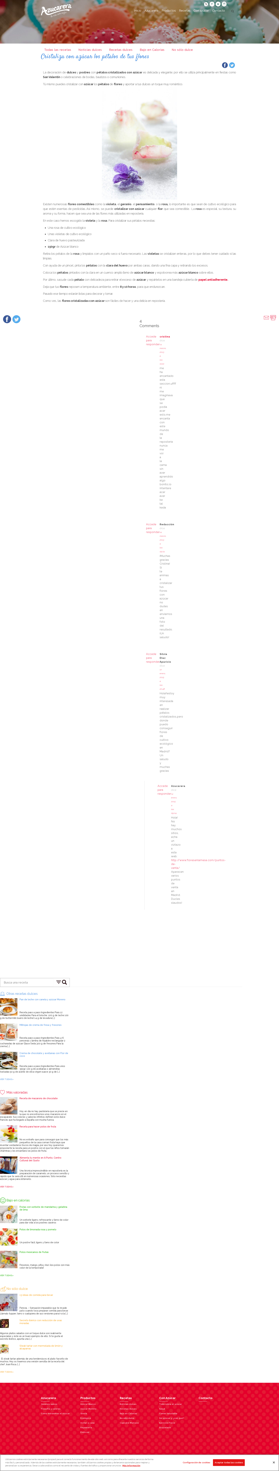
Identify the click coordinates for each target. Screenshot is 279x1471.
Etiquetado (165, 1427)
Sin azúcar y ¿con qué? (171, 1418)
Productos (87, 1398)
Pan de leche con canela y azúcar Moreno (42, 999)
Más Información (131, 1465)
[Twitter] (232, 66)
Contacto (205, 1398)
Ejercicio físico (167, 1423)
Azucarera (48, 1398)
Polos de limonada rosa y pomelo (38, 1229)
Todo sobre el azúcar (170, 1404)
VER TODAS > (6, 1079)
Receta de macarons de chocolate (39, 1098)
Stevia (83, 1413)
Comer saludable (168, 1413)
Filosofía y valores (50, 1409)
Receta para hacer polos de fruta (38, 1126)
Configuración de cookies (196, 1462)
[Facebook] (224, 66)
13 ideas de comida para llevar (36, 1295)
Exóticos (84, 1432)
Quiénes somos (49, 1404)
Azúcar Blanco (88, 1404)
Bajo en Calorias (152, 49)
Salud (162, 1409)
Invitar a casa (87, 1423)
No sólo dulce (182, 49)
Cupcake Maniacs (129, 1423)
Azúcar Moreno (88, 1409)
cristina (165, 336)
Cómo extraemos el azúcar (55, 1413)
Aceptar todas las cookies (229, 1462)
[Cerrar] (273, 1462)
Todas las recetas (57, 49)
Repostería (86, 1427)
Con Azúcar (167, 1398)
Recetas (126, 1398)
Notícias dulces (90, 49)
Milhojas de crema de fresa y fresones (41, 1025)
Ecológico (85, 1418)
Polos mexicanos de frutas (34, 1252)
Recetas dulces (121, 49)
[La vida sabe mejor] (56, 10)
